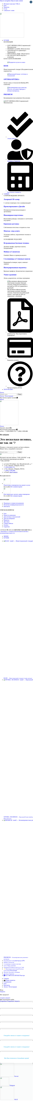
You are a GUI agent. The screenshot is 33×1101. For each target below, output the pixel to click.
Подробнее (7, 1001)
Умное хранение (10, 275)
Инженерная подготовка (13, 215)
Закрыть (2, 991)
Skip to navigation (5, 1)
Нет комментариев (16, 487)
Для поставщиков (9, 518)
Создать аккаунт (5, 998)
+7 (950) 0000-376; (10, 431)
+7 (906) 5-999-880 (22, 431)
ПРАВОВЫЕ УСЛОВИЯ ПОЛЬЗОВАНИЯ (11, 531)
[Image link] (7, 456)
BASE (6, 66)
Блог (5, 513)
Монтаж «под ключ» (12, 231)
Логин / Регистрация (10, 987)
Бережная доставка (11, 224)
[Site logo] (12, 37)
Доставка (6, 522)
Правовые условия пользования (14, 503)
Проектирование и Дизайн (14, 206)
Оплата (6, 525)
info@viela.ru (13, 472)
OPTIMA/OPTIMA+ (12, 79)
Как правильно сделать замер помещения (17, 494)
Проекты (6, 520)
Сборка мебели (8, 523)
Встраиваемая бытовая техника (16, 243)
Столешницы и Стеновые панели (17, 259)
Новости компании (10, 515)
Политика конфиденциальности (14, 505)
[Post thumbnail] (7, 483)
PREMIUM (8, 94)
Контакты (7, 506)
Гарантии (7, 527)
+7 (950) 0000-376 (9, 467)
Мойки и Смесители (12, 252)
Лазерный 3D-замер (12, 199)
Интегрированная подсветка (15, 268)
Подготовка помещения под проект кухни (17, 485)
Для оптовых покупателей (12, 517)
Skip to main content (17, 1)
